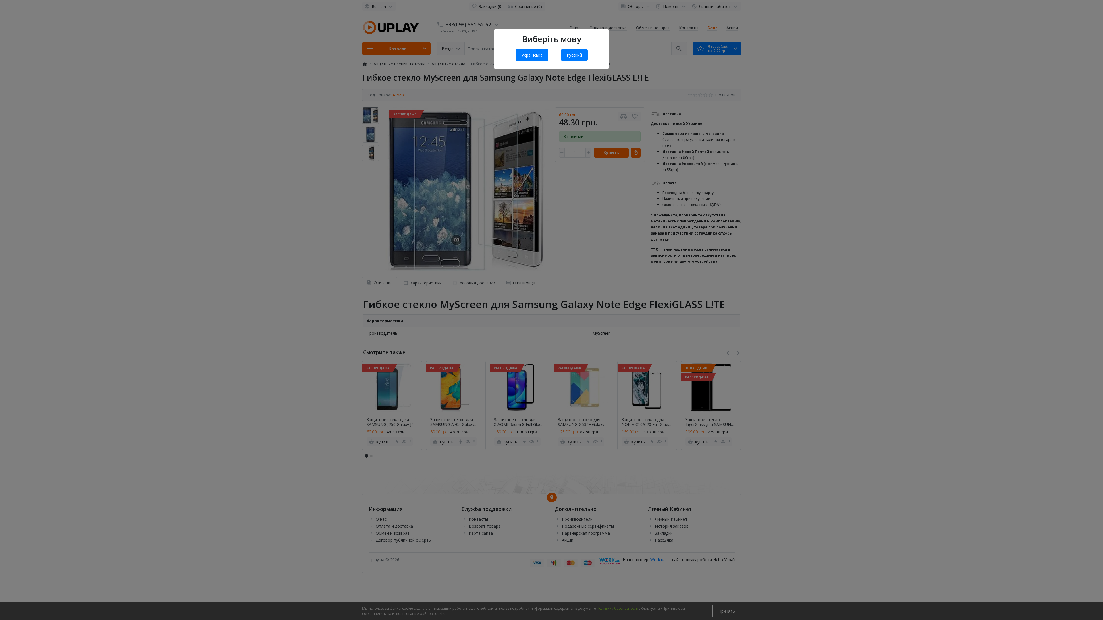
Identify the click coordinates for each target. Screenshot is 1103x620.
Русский (574, 55)
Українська (532, 55)
